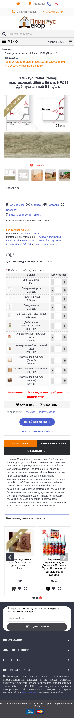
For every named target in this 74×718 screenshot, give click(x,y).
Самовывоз (17, 204)
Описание (20, 443)
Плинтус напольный (45, 244)
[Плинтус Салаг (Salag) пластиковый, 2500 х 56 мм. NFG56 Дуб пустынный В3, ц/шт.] (37, 128)
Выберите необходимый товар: (26, 270)
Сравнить (50, 404)
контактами (29, 692)
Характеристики (53, 443)
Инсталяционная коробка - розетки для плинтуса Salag (20, 564)
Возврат (11, 209)
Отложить (27, 404)
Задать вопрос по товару (25, 214)
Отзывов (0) (36, 450)
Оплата (36, 204)
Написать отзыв (46, 412)
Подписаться (39, 626)
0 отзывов (29, 412)
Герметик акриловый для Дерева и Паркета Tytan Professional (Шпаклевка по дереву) (54, 567)
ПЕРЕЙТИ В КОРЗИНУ (37, 422)
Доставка (53, 204)
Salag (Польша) (33, 233)
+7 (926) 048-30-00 (52, 11)
